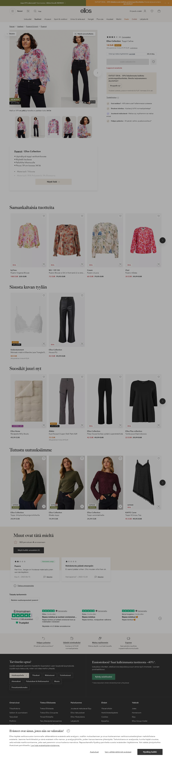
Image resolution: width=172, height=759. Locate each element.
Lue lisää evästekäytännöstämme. (45, 745)
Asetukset (94, 752)
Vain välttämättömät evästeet (118, 752)
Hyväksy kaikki (150, 752)
